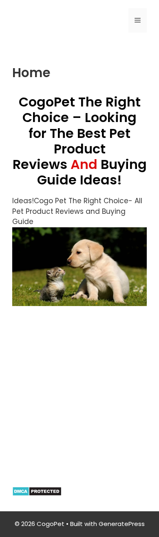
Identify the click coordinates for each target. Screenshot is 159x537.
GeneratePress (122, 523)
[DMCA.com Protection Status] (37, 494)
